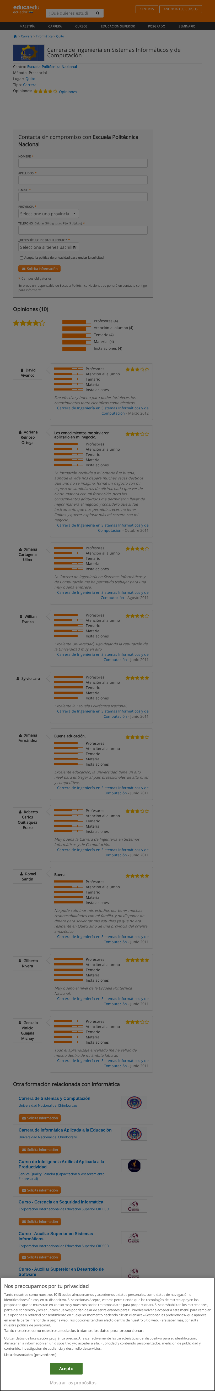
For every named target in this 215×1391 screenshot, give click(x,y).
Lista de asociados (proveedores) (30, 1354)
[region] (107, 1334)
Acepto (66, 1368)
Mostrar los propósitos (73, 1383)
